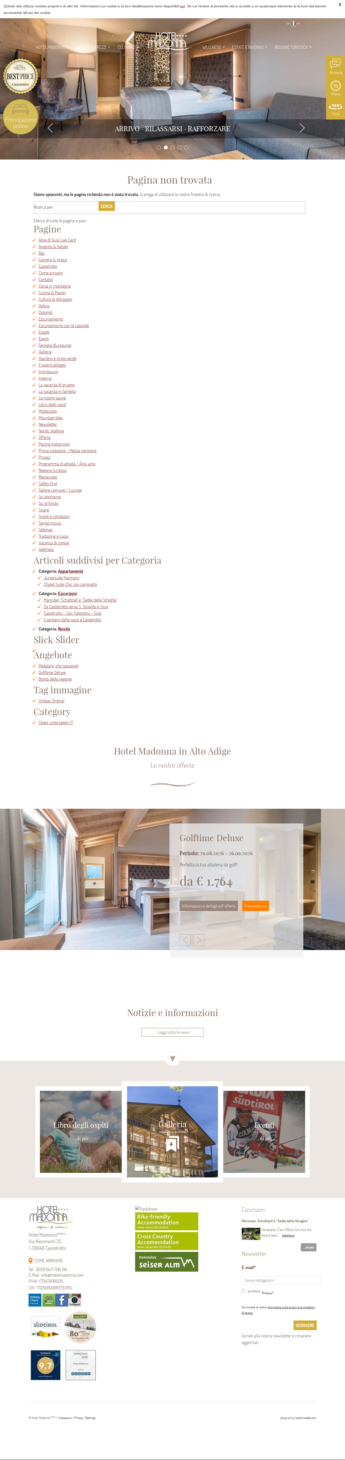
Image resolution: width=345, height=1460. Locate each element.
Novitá (64, 629)
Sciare (44, 510)
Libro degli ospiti (52, 404)
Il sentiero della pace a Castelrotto (72, 620)
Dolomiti (46, 312)
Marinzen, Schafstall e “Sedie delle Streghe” (80, 600)
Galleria (45, 352)
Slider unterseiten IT (56, 722)
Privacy (45, 457)
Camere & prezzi (53, 260)
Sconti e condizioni (54, 516)
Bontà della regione (55, 679)
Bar (42, 253)
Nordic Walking (51, 431)
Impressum (48, 371)
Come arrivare (51, 273)
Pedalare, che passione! (59, 666)
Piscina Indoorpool (54, 444)
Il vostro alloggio (52, 365)
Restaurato (48, 477)
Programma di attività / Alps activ (67, 464)
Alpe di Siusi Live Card (57, 240)
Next (302, 127)
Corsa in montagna (55, 286)
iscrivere (305, 1325)
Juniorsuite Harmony (62, 578)
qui (182, 6)
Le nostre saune (52, 398)
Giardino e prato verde (58, 358)
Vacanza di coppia (54, 543)
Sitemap (46, 529)
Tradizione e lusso (53, 536)
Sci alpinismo (50, 497)
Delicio (44, 306)
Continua (288, 1235)
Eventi (44, 339)
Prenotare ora (255, 919)
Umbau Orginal (51, 701)
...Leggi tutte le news (172, 1032)
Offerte (335, 88)
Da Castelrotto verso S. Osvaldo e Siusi (76, 606)
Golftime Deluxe (52, 672)
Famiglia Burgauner (55, 345)
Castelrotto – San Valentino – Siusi (73, 613)
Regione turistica (52, 470)
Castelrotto (48, 266)
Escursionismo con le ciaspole (64, 325)
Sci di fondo (48, 503)
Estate (44, 332)
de (288, 23)
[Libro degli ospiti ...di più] (70, 1181)
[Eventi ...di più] (274, 1181)
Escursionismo (51, 319)
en (298, 23)
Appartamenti (70, 571)
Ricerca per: (44, 207)
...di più (308, 1247)
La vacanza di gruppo (57, 385)
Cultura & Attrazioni (55, 299)
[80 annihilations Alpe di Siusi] (80, 1345)
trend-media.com (305, 1418)
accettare (254, 1291)
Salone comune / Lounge (60, 490)
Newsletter (48, 424)
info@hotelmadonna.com (62, 1275)
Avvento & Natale (53, 246)
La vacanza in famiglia (57, 391)
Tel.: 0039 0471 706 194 (48, 1269)
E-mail (248, 1267)
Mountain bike (51, 418)
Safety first (48, 483)
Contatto (46, 279)
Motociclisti (48, 411)
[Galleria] (172, 1181)
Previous (50, 127)
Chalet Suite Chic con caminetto (70, 584)
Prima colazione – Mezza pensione (67, 450)
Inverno (45, 378)
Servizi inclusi (50, 523)
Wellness (46, 549)
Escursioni (67, 593)
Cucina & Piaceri (52, 292)
